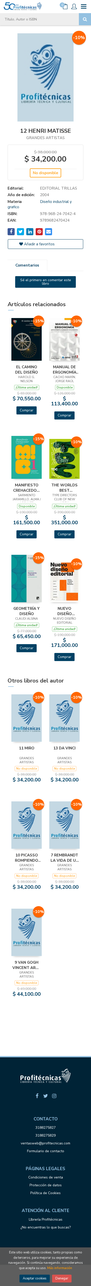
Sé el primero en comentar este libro (45, 282)
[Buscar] (85, 19)
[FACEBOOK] (37, 1096)
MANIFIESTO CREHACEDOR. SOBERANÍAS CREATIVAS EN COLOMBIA (26, 488)
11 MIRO (26, 748)
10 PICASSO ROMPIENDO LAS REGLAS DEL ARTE (26, 858)
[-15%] (26, 339)
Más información (59, 1268)
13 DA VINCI (64, 748)
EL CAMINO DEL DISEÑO (26, 369)
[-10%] (64, 339)
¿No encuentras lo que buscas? (45, 1227)
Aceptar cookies (35, 1278)
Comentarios (27, 265)
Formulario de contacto (45, 1151)
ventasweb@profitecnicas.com (45, 1143)
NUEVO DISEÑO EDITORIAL (64, 611)
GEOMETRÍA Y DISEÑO (26, 611)
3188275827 (45, 1127)
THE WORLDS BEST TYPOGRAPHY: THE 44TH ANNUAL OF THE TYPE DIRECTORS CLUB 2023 (64, 488)
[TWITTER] (45, 1096)
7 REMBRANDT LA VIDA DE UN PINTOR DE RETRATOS (65, 858)
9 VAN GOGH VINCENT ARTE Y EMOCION (26, 965)
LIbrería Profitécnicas (45, 1219)
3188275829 (45, 1135)
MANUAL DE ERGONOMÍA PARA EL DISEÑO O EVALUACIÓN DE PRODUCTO (64, 369)
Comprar (26, 410)
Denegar (61, 1278)
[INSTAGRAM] (54, 1096)
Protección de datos (46, 1185)
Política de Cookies (45, 1193)
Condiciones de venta (45, 1177)
